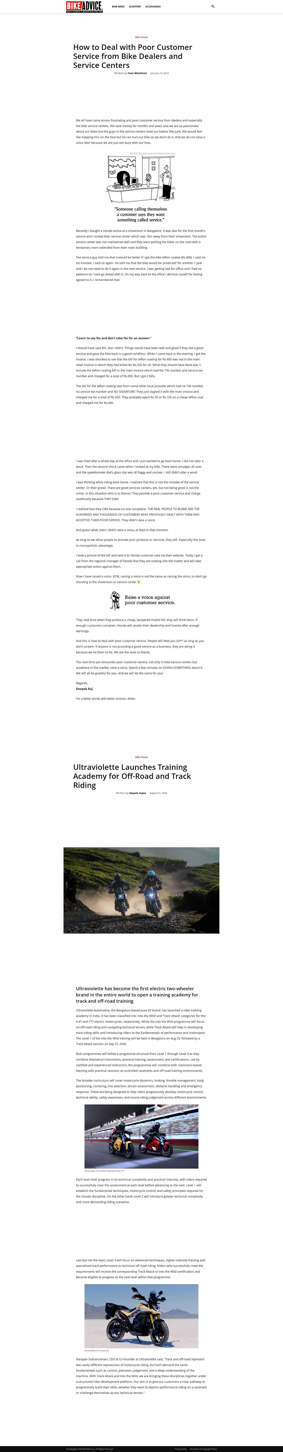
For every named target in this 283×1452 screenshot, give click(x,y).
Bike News (118, 6)
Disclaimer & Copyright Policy (203, 1449)
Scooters (135, 6)
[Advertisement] (141, 24)
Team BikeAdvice (137, 73)
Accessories (153, 6)
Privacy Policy (181, 1449)
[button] (213, 7)
